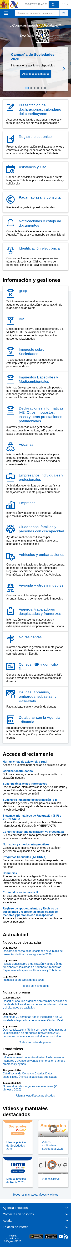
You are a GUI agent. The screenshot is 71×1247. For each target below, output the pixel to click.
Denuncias (10, 873)
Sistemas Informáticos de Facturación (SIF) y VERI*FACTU (32, 817)
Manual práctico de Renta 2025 (16, 1180)
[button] (65, 4)
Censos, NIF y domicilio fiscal (38, 666)
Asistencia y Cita (32, 167)
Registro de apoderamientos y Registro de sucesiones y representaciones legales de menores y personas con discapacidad (30, 912)
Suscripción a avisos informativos (25, 783)
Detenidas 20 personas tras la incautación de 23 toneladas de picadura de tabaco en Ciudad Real (33, 1018)
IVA (21, 319)
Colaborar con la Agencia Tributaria (39, 719)
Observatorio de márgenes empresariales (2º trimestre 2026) (30, 1088)
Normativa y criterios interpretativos (26, 844)
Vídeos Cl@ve (51, 1178)
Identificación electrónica (39, 248)
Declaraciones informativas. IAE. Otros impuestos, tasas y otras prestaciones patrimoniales (42, 414)
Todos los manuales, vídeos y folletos (35, 1194)
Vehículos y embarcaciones (41, 555)
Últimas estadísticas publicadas (35, 1095)
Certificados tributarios (18, 770)
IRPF (23, 291)
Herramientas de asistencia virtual (25, 761)
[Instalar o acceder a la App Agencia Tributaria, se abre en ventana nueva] (42, 36)
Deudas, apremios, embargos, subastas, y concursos (37, 696)
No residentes (30, 637)
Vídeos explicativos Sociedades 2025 (52, 1145)
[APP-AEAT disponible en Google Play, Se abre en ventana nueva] (36, 1236)
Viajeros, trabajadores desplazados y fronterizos (40, 611)
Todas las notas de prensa (35, 1042)
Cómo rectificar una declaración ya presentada (33, 831)
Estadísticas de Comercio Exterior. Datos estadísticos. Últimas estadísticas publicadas (30, 1075)
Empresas (27, 503)
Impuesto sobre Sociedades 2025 (23, 979)
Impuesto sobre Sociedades (31, 351)
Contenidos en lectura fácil (20, 892)
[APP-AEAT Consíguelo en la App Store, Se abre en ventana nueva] (51, 1236)
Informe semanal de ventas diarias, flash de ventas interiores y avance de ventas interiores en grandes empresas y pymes (34, 1060)
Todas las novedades (36, 985)
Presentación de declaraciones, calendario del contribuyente (40, 109)
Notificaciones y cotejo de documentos (40, 223)
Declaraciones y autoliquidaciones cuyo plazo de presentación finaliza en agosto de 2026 (33, 952)
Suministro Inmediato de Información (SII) (30, 799)
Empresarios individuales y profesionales (41, 477)
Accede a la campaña (35, 73)
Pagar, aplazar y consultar (40, 197)
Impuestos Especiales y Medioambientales (38, 379)
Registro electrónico (35, 137)
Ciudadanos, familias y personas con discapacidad (41, 529)
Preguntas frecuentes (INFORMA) (24, 857)
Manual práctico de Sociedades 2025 (16, 1145)
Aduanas (26, 444)
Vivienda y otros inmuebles (41, 585)
